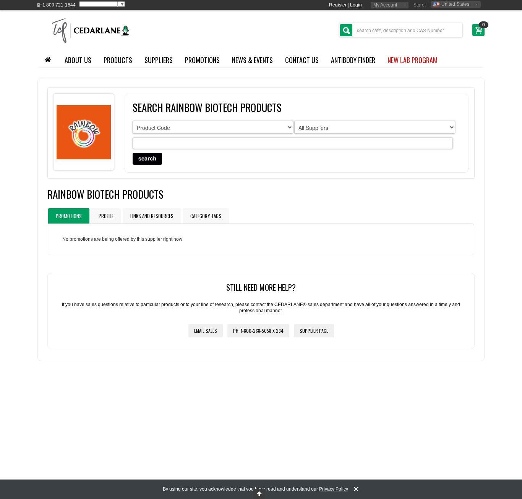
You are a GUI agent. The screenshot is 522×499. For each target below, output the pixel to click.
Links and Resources (151, 216)
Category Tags (205, 216)
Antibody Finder (353, 60)
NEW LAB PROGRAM (412, 60)
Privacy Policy (333, 489)
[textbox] (400, 30)
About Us (78, 60)
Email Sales (205, 330)
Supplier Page (314, 330)
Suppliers (158, 60)
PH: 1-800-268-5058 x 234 (258, 330)
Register (338, 5)
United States (455, 4)
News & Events (252, 60)
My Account (385, 5)
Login (356, 5)
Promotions (202, 60)
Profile (106, 216)
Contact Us (302, 60)
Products (118, 60)
